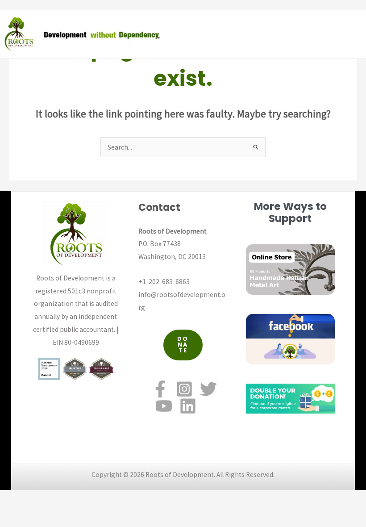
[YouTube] (163, 405)
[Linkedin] (187, 405)
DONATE (182, 344)
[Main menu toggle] (356, 34)
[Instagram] (184, 389)
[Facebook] (160, 389)
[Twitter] (208, 389)
